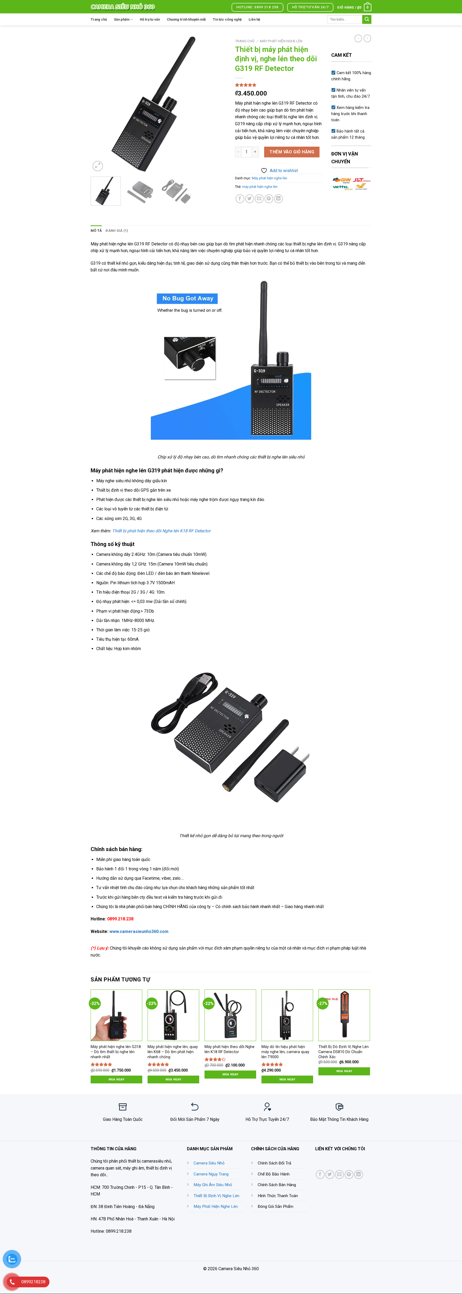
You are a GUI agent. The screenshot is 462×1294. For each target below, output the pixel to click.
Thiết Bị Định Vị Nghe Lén (216, 1195)
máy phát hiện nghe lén (260, 187)
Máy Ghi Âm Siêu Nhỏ (213, 1184)
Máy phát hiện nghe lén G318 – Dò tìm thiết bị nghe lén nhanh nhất (116, 1052)
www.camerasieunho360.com (138, 931)
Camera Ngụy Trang (211, 1174)
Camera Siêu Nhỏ (209, 1163)
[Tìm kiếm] (366, 19)
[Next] (217, 104)
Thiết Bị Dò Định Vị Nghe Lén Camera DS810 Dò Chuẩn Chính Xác (343, 1052)
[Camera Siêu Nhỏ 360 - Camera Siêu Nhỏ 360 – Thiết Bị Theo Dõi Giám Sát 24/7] (123, 6)
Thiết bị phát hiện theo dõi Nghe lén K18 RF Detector (161, 530)
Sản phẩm (121, 19)
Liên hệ (254, 19)
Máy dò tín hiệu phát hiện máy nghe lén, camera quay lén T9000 (285, 1052)
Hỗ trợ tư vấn (150, 19)
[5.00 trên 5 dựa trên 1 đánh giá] (279, 85)
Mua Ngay (117, 1079)
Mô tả (96, 231)
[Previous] (100, 104)
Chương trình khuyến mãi (186, 19)
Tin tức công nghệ (227, 19)
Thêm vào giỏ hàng (292, 151)
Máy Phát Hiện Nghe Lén (216, 1206)
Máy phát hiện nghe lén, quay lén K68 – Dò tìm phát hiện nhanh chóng (173, 1052)
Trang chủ (99, 19)
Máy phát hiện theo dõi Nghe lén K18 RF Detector (230, 1049)
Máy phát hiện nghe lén (281, 41)
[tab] (96, 230)
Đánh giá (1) (117, 231)
